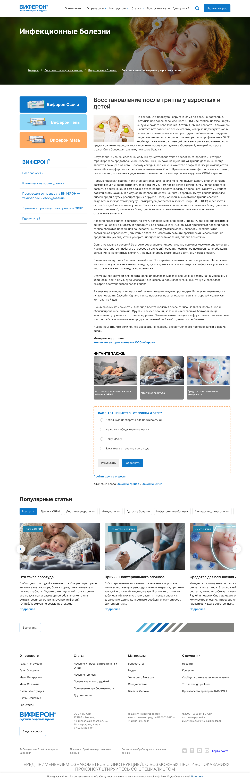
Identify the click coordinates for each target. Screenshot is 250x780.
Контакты (188, 670)
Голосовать (132, 463)
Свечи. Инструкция (32, 691)
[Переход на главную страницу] (34, 8)
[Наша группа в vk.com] (184, 751)
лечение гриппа (128, 484)
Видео (132, 670)
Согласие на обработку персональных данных (144, 751)
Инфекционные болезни (172, 511)
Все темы (28, 511)
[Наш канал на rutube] (207, 751)
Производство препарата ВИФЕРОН (204, 691)
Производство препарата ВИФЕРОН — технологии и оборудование (51, 196)
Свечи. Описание (30, 698)
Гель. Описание (29, 670)
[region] (125, 776)
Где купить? (31, 218)
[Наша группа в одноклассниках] (192, 751)
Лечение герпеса (85, 674)
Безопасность (32, 173)
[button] (164, 420)
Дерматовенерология (80, 511)
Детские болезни (138, 511)
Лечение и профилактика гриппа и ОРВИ (52, 208)
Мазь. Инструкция (31, 677)
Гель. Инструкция (31, 663)
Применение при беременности (94, 688)
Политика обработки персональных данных (90, 751)
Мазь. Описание (29, 684)
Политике (197, 776)
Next (236, 549)
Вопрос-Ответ (137, 663)
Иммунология (111, 511)
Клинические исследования (43, 183)
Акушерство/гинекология (212, 511)
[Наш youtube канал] (199, 751)
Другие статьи (83, 695)
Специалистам (137, 684)
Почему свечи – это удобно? (91, 681)
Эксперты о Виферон (141, 677)
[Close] (246, 777)
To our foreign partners (196, 684)
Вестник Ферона (138, 691)
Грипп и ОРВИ (50, 511)
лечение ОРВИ (152, 484)
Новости (187, 663)
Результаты (108, 463)
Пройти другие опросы (110, 476)
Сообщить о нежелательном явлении (205, 677)
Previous (20, 549)
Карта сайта (220, 751)
